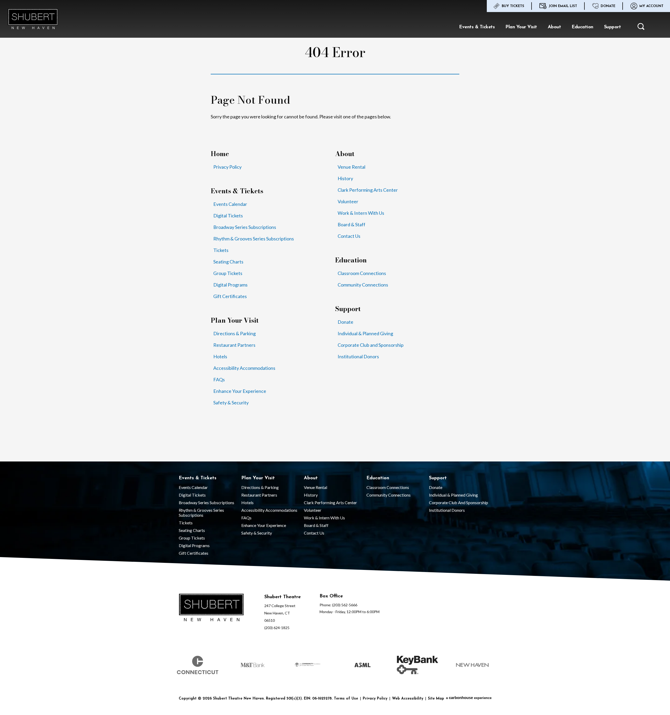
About (554, 27)
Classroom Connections (362, 273)
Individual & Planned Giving (365, 333)
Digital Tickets (228, 215)
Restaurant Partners (234, 345)
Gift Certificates (230, 296)
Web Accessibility (407, 699)
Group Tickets (227, 273)
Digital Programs (230, 285)
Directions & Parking (234, 333)
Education (582, 27)
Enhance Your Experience (239, 391)
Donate (608, 6)
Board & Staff (351, 224)
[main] (335, 230)
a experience (469, 698)
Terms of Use (346, 699)
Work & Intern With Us (361, 213)
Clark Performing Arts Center (368, 190)
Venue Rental (351, 167)
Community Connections (363, 285)
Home (220, 153)
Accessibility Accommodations (244, 368)
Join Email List (563, 6)
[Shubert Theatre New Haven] (33, 19)
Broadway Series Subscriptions (244, 227)
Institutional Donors (358, 356)
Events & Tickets (477, 27)
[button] (641, 27)
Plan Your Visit (521, 27)
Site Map (436, 699)
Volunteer (348, 201)
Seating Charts (228, 262)
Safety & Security (231, 402)
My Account (651, 6)
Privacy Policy (227, 167)
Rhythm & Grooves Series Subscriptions (253, 238)
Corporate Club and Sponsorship (371, 345)
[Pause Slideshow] (493, 652)
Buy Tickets (513, 6)
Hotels (220, 356)
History (345, 178)
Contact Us (349, 236)
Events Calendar (230, 204)
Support (612, 27)
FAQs (219, 379)
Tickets (220, 250)
